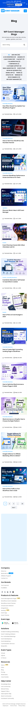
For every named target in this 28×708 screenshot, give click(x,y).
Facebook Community (7, 698)
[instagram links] (10, 592)
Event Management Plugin (8, 598)
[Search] (24, 45)
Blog (2, 669)
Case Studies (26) (9, 59)
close (27, 4)
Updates (5, 208)
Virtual (3, 653)
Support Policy (5, 691)
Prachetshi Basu (8, 114)
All (9, 54)
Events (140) (21, 68)
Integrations (4, 608)
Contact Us (4, 578)
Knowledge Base (6, 684)
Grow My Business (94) (14, 70)
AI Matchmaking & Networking (10, 631)
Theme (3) (19, 72)
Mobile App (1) (10, 72)
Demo (3, 665)
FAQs (2, 667)
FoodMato (4, 587)
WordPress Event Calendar (9, 601)
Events (4, 242)
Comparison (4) (14, 63)
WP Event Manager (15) (14, 79)
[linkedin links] (8, 592)
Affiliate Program (6, 575)
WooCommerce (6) (14, 77)
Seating (3, 610)
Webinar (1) (18, 75)
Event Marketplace (6, 638)
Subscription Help (6, 693)
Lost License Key (5, 686)
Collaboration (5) (14, 61)
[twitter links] (5, 592)
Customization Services (8, 643)
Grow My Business (8, 103)
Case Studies (5, 677)
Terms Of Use (13, 705)
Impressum (5, 705)
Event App (4, 612)
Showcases (4, 674)
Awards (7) (21, 57)
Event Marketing (5, 641)
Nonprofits (4, 646)
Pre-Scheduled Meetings (8, 636)
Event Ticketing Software (8, 634)
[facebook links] (2, 592)
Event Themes (5, 615)
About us (3, 571)
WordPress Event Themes (8, 603)
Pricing (3, 672)
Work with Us (4, 573)
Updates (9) (9, 75)
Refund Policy (5, 689)
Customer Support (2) (14, 66)
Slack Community (6, 696)
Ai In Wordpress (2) (9, 57)
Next (13, 507)
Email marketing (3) (9, 68)
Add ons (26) (16, 54)
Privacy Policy (22, 705)
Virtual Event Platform (7, 605)
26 (22, 503)
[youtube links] (13, 592)
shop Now (18, 4)
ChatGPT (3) (20, 59)
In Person (3, 658)
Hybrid (3, 655)
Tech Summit (5, 585)
